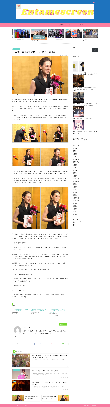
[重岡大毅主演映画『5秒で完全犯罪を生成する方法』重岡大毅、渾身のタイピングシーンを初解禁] (78, 81)
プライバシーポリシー (46, 25)
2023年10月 (76, 200)
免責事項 (26, 405)
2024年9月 (76, 183)
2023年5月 (76, 208)
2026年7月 (76, 148)
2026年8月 (76, 147)
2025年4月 (76, 172)
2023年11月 (76, 199)
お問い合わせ (82, 25)
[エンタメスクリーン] (55, 18)
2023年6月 (76, 206)
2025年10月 (76, 162)
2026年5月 (76, 151)
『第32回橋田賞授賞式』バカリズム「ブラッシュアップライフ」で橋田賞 (57, 311)
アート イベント (16, 49)
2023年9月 (76, 202)
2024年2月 (76, 194)
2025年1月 (76, 177)
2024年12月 (76, 178)
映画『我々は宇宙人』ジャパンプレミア (84, 118)
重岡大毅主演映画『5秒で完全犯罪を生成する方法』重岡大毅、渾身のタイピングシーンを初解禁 (85, 89)
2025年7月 (76, 167)
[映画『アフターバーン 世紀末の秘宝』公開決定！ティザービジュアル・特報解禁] (78, 97)
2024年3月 (76, 192)
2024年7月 (76, 186)
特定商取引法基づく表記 (64, 25)
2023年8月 (76, 203)
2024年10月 (76, 181)
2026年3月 (76, 154)
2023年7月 (76, 205)
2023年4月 (76, 210)
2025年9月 (76, 164)
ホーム (28, 25)
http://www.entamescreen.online (30, 336)
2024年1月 (76, 195)
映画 (74, 222)
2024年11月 (76, 180)
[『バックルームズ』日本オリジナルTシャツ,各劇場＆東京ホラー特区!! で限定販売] (78, 66)
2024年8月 (76, 184)
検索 (74, 47)
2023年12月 (76, 197)
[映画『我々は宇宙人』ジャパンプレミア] (78, 112)
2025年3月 (76, 173)
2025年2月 (76, 175)
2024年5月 (76, 189)
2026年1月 (76, 158)
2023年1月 (76, 214)
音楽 (74, 226)
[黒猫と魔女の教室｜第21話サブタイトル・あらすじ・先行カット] (78, 125)
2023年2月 (76, 213)
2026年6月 (76, 150)
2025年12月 (76, 159)
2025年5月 (76, 170)
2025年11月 (76, 161)
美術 (74, 224)
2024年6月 (76, 188)
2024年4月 (76, 191)
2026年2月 (76, 156)
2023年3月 (76, 211)
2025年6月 (76, 169)
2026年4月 (76, 153)
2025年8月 (76, 165)
